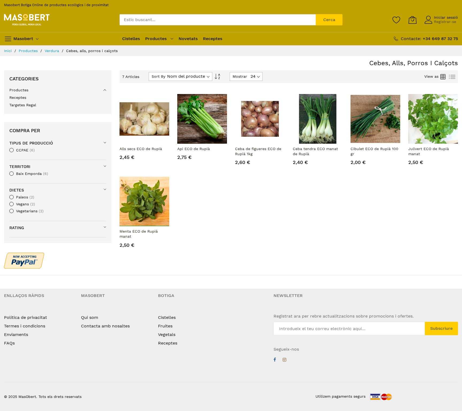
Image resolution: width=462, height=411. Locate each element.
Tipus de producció (31, 143)
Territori (19, 166)
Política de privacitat (25, 317)
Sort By (158, 76)
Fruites (165, 325)
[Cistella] (413, 19)
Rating (16, 227)
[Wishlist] (396, 19)
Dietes (16, 190)
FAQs (9, 343)
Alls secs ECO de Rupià (141, 149)
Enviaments (16, 334)
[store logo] (26, 20)
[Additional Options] (24, 260)
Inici (8, 51)
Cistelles (167, 317)
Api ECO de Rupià (193, 149)
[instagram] (284, 360)
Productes (29, 51)
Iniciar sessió (446, 17)
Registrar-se (445, 21)
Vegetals (166, 334)
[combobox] (218, 19)
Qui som (89, 317)
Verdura (52, 51)
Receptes (167, 343)
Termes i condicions (24, 325)
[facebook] (275, 360)
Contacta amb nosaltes (105, 325)
